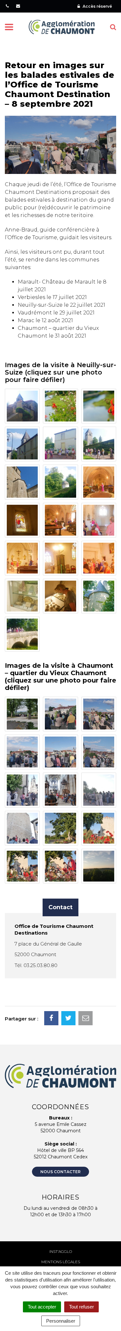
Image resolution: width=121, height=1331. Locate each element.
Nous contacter (60, 1171)
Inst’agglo (60, 1251)
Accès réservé (97, 6)
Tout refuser (81, 1306)
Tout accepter (42, 1306)
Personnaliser (60, 1321)
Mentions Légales (60, 1261)
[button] (22, 406)
